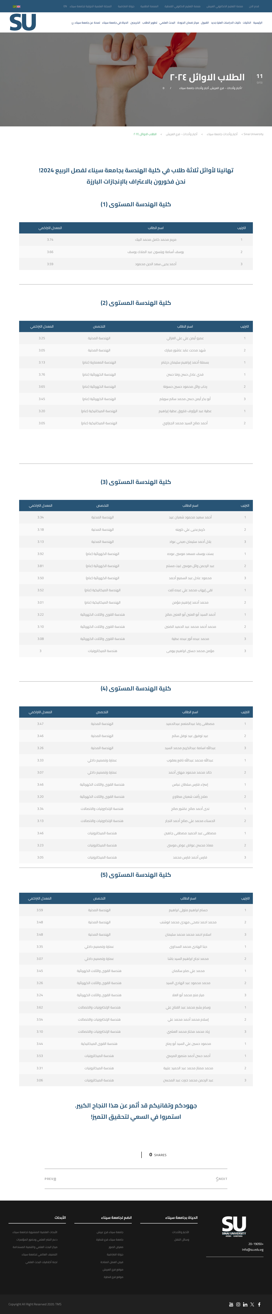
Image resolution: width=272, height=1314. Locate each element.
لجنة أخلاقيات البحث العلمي (41, 1261)
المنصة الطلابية (149, 6)
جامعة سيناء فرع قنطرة (109, 1239)
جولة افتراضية (126, 6)
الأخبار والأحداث (180, 1232)
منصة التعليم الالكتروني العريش (225, 6)
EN (65, 6)
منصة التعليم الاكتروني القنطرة (182, 6)
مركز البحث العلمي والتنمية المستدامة (35, 1246)
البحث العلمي (167, 22)
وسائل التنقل (181, 1239)
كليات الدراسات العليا (226, 22)
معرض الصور (116, 1246)
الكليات (247, 22)
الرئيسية (257, 22)
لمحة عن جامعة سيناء (87, 22)
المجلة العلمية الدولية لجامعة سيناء (91, 6)
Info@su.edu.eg (253, 1249)
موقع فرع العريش (113, 1269)
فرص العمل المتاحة (112, 1261)
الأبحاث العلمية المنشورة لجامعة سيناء (35, 1232)
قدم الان (254, 6)
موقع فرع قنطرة (113, 1276)
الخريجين (135, 22)
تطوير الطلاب (149, 22)
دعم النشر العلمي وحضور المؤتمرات (36, 1239)
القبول (205, 22)
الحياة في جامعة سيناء (115, 22)
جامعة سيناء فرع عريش (110, 1232)
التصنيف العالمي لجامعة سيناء (39, 1254)
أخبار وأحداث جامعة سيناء (194, 88)
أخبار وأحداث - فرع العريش (225, 88)
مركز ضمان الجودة (188, 22)
